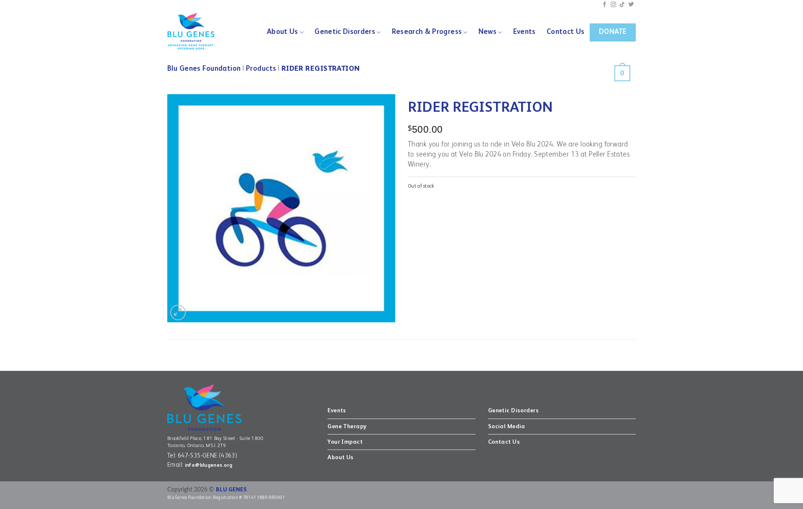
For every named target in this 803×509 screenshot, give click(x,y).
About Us (282, 32)
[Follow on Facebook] (604, 5)
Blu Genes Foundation (204, 68)
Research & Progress (427, 32)
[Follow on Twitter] (631, 5)
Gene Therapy (346, 426)
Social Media (506, 426)
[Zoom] (178, 312)
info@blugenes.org (208, 465)
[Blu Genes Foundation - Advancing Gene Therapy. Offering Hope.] (196, 31)
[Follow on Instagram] (613, 5)
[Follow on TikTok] (622, 5)
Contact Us (565, 32)
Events (524, 32)
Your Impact (345, 442)
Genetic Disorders (345, 32)
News (487, 32)
